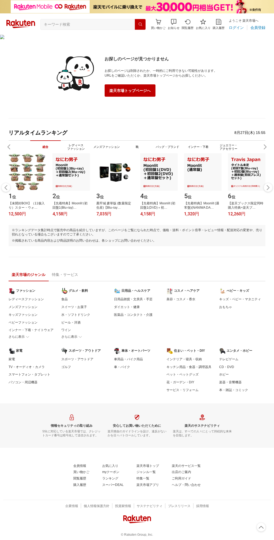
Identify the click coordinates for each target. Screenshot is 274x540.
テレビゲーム (228, 359)
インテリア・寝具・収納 (184, 359)
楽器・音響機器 (230, 382)
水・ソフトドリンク (75, 315)
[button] (174, 24)
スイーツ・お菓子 (74, 307)
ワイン (66, 330)
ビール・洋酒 (71, 322)
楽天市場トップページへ (130, 90)
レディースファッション (26, 299)
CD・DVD (226, 367)
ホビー (224, 374)
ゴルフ (66, 367)
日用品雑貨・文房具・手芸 (133, 299)
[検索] (140, 24)
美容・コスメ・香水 (180, 299)
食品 (64, 299)
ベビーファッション (23, 322)
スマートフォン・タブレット (29, 374)
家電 (12, 359)
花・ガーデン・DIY (180, 382)
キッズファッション (23, 315)
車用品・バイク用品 (128, 359)
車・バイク (122, 367)
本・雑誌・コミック (233, 390)
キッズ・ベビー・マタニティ (240, 299)
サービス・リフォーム (182, 390)
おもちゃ (225, 307)
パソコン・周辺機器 (23, 382)
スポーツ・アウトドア (77, 359)
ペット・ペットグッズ (182, 374)
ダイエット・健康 (127, 307)
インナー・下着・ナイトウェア (31, 330)
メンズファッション (23, 307)
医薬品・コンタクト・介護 (133, 315)
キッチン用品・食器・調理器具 (188, 367)
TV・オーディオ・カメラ (27, 367)
